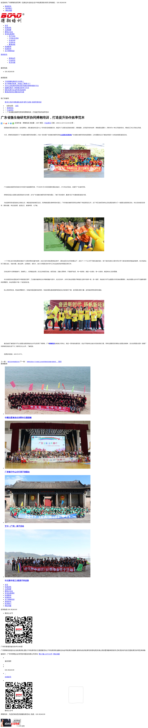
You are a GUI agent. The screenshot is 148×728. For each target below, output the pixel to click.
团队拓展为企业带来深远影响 (15, 90)
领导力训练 (27, 102)
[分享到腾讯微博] (8, 123)
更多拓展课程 (9, 34)
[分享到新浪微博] (6, 123)
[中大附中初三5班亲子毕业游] (47, 577)
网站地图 (9, 10)
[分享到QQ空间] (4, 123)
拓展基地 (8, 49)
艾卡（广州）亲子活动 (14, 526)
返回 (60, 361)
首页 (6, 25)
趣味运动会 (9, 32)
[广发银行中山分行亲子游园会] (47, 468)
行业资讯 (12, 60)
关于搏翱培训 (9, 51)
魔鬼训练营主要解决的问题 (14, 92)
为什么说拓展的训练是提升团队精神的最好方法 (22, 85)
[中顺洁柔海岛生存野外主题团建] (47, 414)
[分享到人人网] (11, 123)
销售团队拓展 (18, 102)
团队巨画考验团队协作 (14, 361)
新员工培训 (9, 102)
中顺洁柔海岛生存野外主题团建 (18, 418)
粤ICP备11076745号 (45, 654)
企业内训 (12, 40)
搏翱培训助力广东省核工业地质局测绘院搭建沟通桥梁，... (42, 361)
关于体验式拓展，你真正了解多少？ (18, 83)
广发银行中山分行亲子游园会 (17, 472)
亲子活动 (12, 36)
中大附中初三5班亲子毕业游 (17, 580)
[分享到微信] (13, 123)
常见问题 (12, 62)
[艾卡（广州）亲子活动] (47, 522)
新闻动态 (12, 58)
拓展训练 (8, 27)
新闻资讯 (8, 6)
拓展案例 (8, 46)
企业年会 (12, 42)
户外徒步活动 (14, 38)
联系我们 (9, 8)
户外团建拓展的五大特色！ (14, 81)
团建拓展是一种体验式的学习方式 (17, 88)
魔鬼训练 (12, 44)
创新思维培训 (36, 102)
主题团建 (8, 30)
